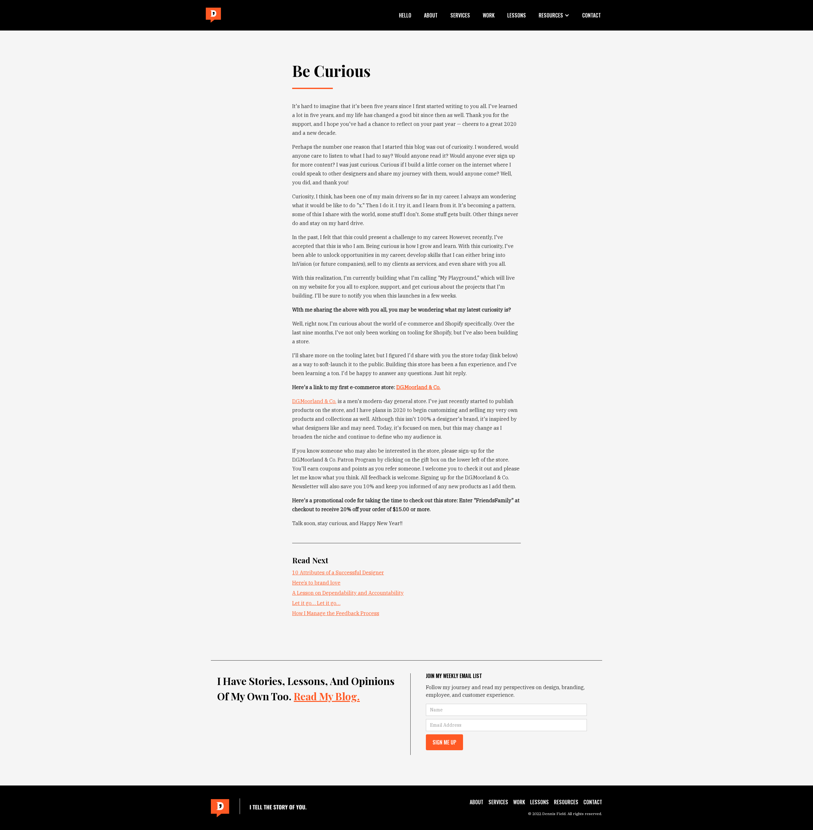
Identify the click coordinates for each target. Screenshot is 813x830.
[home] (213, 15)
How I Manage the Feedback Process (335, 613)
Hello (405, 15)
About (431, 15)
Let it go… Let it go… (316, 603)
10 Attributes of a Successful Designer (338, 572)
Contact (591, 15)
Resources (566, 802)
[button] (554, 15)
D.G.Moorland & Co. (314, 401)
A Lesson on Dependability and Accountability (348, 593)
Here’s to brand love (316, 583)
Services (460, 15)
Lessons (516, 15)
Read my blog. (327, 696)
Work (488, 15)
